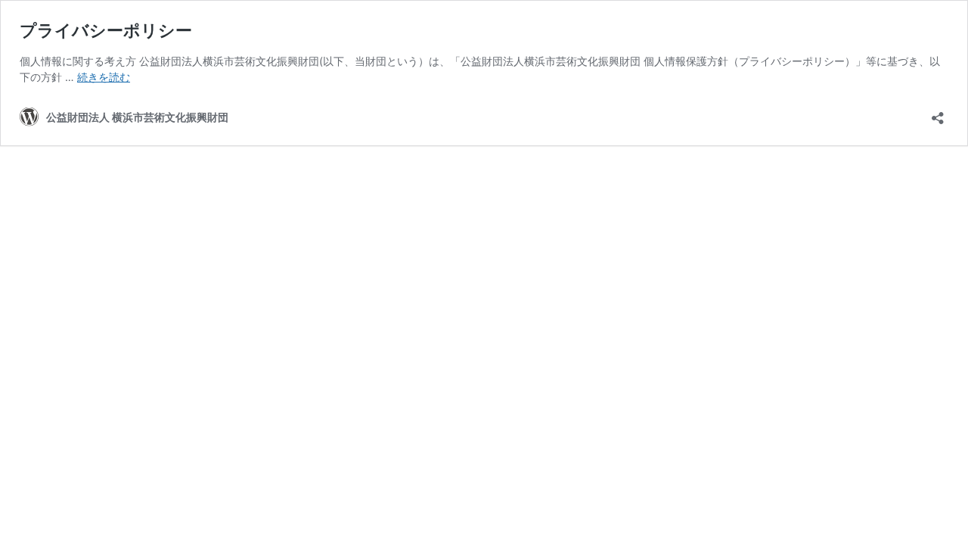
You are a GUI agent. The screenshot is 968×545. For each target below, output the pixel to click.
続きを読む (103, 76)
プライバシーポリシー (106, 30)
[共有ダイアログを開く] (937, 113)
